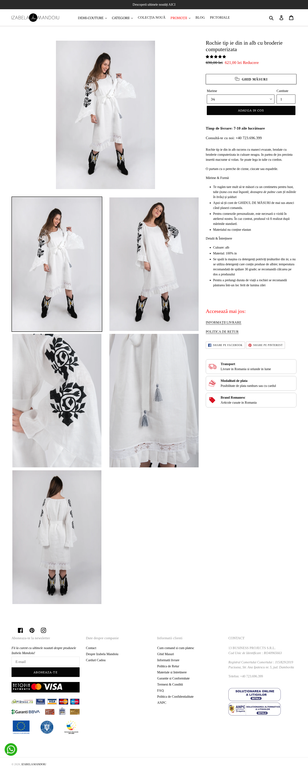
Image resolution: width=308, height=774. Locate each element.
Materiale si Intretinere (172, 672)
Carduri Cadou (96, 660)
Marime (212, 91)
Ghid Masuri (165, 654)
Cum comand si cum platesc (175, 648)
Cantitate (282, 91)
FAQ (160, 690)
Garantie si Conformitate (173, 678)
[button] (216, 56)
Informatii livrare (168, 660)
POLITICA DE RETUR (222, 331)
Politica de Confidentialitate (175, 696)
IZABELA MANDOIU (33, 764)
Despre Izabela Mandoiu (102, 654)
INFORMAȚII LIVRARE (223, 322)
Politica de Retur (168, 666)
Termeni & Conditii (170, 684)
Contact (91, 648)
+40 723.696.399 (249, 138)
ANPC (161, 702)
